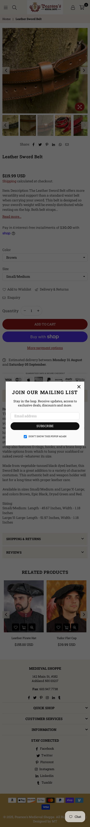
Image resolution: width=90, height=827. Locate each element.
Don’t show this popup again (47, 436)
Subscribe (45, 426)
